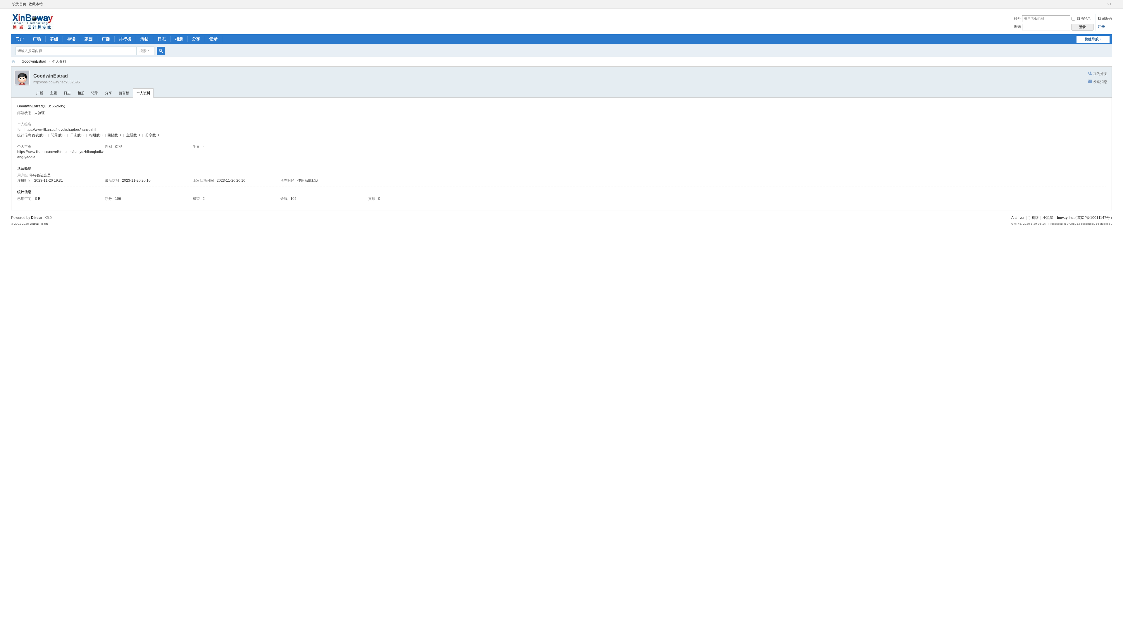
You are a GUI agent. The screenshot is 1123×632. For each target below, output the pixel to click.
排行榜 (125, 39)
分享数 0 (152, 135)
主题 (53, 93)
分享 (196, 39)
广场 (37, 39)
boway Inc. (1065, 218)
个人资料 (143, 93)
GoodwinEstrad (34, 61)
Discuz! (37, 218)
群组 (54, 39)
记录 (213, 39)
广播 (106, 39)
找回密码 (1105, 18)
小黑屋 (1048, 218)
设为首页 (19, 4)
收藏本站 (36, 4)
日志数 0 (77, 135)
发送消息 (1100, 82)
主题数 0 (133, 135)
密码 (1017, 27)
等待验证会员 (40, 175)
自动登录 (1084, 18)
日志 (162, 39)
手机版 (1033, 218)
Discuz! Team (39, 223)
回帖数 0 (114, 135)
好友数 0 (39, 135)
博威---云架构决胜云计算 (13, 61)
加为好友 (1100, 74)
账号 (1017, 18)
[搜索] (161, 51)
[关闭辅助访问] (1103, 4)
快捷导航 (1092, 39)
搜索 (143, 51)
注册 (1101, 27)
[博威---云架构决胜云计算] (32, 21)
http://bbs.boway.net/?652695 (56, 82)
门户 (19, 39)
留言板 (124, 93)
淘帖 (144, 39)
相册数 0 (96, 135)
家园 (89, 39)
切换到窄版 (1109, 4)
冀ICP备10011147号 (1093, 218)
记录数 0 (58, 135)
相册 (179, 39)
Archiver (1017, 218)
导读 (71, 39)
